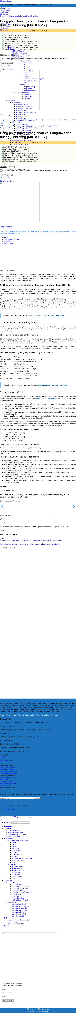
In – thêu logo (13, 922)
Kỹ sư (26, 65)
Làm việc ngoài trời (19, 914)
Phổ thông (16, 874)
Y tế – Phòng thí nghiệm (20, 900)
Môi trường (12, 902)
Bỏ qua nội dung (6, 1)
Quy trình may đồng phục (21, 55)
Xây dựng (27, 69)
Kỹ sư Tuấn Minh (18, 57)
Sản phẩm (8, 838)
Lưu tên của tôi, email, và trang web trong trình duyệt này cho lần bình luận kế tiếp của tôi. (35, 527)
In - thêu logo (16, 142)
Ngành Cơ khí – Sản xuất (21, 886)
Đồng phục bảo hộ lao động (30, 61)
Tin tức (7, 926)
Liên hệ (7, 928)
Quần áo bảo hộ (14, 872)
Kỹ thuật (27, 67)
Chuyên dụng (17, 876)
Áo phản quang (17, 866)
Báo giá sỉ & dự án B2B (20, 144)
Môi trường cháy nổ (23, 124)
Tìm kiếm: (7, 822)
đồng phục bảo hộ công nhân (47, 399)
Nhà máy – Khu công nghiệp (26, 112)
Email (2, 523)
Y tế (13, 862)
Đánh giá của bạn (7, 501)
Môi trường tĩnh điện (23, 130)
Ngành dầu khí (21, 110)
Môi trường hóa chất (19, 908)
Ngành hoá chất (22, 118)
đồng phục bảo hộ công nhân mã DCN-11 (50, 315)
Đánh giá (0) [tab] (8, 243)
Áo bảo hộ (12, 864)
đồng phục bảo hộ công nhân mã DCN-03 (52, 385)
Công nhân (28, 63)
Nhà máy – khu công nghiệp (22, 858)
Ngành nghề (12, 882)
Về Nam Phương (18, 51)
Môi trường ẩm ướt (18, 912)
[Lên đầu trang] (1, 819)
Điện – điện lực (17, 850)
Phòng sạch (20, 114)
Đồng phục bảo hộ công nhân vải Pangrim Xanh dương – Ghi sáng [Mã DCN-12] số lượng (34, 59)
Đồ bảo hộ (8, 880)
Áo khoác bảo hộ (18, 870)
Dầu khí (15, 852)
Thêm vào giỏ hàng (6, 63)
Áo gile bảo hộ (17, 868)
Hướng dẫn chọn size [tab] (12, 239)
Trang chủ (3, 16)
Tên (2, 519)
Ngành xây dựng (18, 884)
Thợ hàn (15, 856)
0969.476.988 (9, 809)
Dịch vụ (7, 918)
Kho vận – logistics (19, 860)
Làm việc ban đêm (18, 916)
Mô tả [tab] (6, 237)
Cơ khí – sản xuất (18, 854)
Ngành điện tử (21, 116)
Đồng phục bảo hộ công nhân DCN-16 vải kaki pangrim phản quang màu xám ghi (30, 544)
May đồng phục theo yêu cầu (22, 140)
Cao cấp (15, 878)
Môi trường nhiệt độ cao (20, 906)
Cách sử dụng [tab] (9, 241)
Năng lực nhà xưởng (19, 53)
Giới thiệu (7, 829)
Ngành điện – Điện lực (20, 888)
